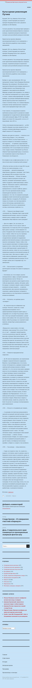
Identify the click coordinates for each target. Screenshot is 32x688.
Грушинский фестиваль (10, 573)
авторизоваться (6, 508)
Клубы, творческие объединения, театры (14, 575)
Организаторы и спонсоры (9, 672)
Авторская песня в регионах (11, 565)
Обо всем (6, 581)
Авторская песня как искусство (12, 569)
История (4, 662)
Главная (4, 654)
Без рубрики (7, 571)
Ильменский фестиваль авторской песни (10, 677)
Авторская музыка (7, 665)
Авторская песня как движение (12, 567)
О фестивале (6, 658)
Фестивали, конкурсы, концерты (12, 585)
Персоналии (7, 583)
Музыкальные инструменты (11, 577)
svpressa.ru (10, 492)
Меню (29, 7)
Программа (5, 669)
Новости (14, 496)
